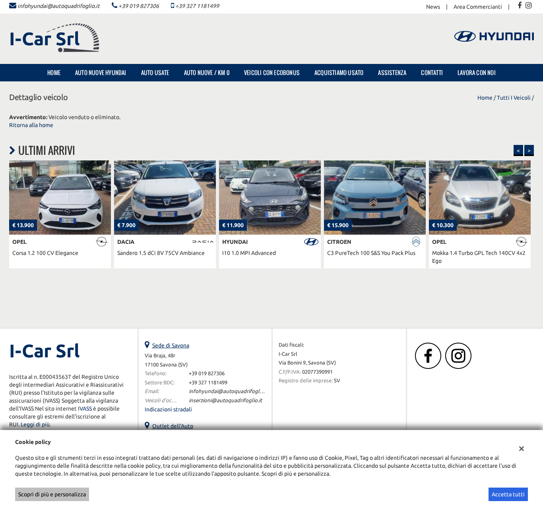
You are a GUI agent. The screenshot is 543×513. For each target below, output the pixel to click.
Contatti (432, 72)
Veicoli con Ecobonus (272, 72)
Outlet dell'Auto (172, 426)
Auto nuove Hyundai (100, 72)
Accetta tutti (508, 494)
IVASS (85, 408)
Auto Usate (155, 72)
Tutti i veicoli (514, 97)
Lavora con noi (477, 72)
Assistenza (392, 72)
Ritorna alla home (31, 125)
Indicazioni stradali (168, 409)
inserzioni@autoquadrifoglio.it (225, 400)
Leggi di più (35, 424)
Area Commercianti (478, 7)
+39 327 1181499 (197, 6)
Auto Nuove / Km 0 (206, 72)
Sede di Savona (170, 345)
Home (53, 72)
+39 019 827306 (138, 6)
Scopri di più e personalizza (52, 494)
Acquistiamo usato (338, 72)
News (433, 7)
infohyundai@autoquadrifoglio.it (58, 6)
